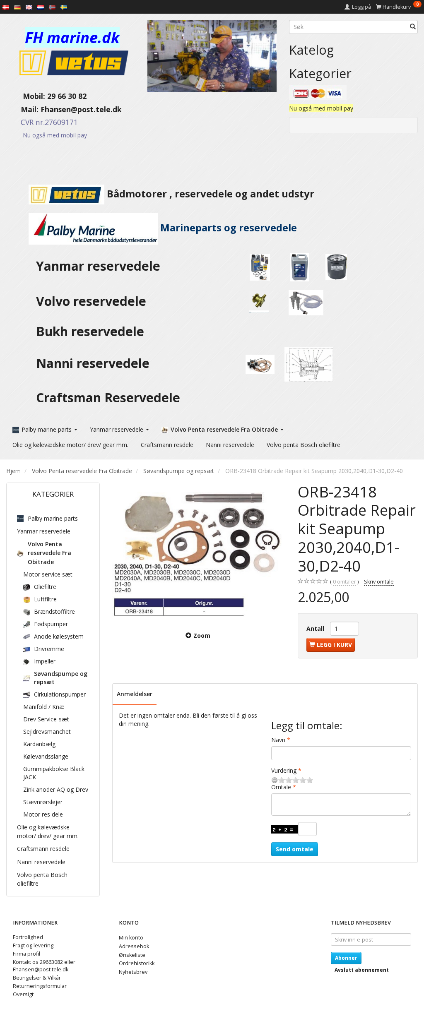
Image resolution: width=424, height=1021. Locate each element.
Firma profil (26, 953)
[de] (17, 6)
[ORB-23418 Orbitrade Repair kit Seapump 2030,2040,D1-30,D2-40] (198, 552)
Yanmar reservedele (98, 265)
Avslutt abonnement (362, 969)
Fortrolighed (28, 937)
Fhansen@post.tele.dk (81, 109)
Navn (278, 740)
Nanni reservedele (94, 363)
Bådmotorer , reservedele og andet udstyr (209, 193)
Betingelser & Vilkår (37, 977)
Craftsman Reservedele (108, 397)
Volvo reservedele (94, 301)
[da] (6, 6)
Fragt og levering (33, 945)
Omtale (281, 787)
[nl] (40, 6)
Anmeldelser (134, 694)
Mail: (23, 109)
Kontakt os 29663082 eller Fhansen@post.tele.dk (44, 966)
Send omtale (294, 849)
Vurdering (283, 770)
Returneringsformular (40, 986)
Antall (316, 628)
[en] (29, 6)
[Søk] (413, 27)
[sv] (64, 6)
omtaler (344, 581)
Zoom (201, 635)
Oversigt (23, 994)
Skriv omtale (379, 581)
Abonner (346, 957)
